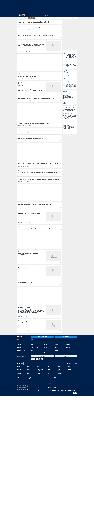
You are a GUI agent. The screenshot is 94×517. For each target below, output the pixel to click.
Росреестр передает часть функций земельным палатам (34, 123)
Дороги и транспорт (34, 347)
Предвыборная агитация (21, 350)
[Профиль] (77, 15)
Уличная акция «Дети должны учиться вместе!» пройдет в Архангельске (38, 179)
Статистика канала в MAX (21, 352)
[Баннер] (31, 18)
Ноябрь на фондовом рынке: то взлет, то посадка (29, 84)
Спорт (67, 341)
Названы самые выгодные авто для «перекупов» (28, 254)
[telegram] (32, 359)
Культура (45, 344)
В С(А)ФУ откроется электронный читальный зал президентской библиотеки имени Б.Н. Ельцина (36, 75)
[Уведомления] (74, 15)
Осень (56, 342)
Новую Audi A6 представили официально (29, 267)
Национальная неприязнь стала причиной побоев (32, 138)
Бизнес (32, 342)
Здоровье (32, 352)
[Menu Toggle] (17, 15)
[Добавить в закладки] (60, 29)
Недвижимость (46, 350)
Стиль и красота (68, 342)
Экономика (68, 347)
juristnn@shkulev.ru (38, 390)
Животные (33, 350)
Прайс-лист (19, 342)
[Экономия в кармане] (53, 310)
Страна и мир (68, 344)
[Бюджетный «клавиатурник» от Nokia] (53, 46)
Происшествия (57, 345)
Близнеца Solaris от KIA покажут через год (30, 322)
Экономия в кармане (24, 307)
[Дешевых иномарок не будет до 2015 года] (53, 216)
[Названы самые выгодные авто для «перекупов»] (53, 256)
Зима (44, 341)
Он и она (56, 341)
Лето (44, 345)
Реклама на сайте (20, 341)
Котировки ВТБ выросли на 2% (26, 282)
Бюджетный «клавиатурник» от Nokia (28, 42)
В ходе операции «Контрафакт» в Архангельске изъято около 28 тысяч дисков (38, 164)
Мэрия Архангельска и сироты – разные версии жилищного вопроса (37, 172)
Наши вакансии (19, 347)
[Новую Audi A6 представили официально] (53, 271)
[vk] (34, 359)
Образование (46, 352)
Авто (31, 341)
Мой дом (45, 347)
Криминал (45, 342)
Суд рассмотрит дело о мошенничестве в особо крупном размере (36, 35)
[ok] (37, 359)
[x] (42, 359)
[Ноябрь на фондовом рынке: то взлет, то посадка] (53, 87)
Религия (56, 350)
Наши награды (19, 345)
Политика (56, 344)
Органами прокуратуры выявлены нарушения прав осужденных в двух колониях (38, 205)
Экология (67, 345)
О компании (19, 344)
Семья (56, 352)
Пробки (47, 15)
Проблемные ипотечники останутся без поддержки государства (36, 98)
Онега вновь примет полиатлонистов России (30, 28)
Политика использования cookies (52, 386)
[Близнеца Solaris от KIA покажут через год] (53, 325)
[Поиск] (72, 15)
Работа (56, 347)
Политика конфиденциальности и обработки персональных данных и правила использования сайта (62, 390)
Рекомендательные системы (52, 387)
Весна (32, 344)
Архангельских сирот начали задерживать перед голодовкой (35, 131)
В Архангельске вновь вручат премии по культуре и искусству (35, 228)
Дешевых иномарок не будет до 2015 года (30, 213)
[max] (39, 359)
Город (32, 345)
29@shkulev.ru (27, 389)
